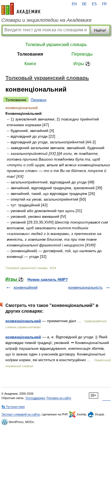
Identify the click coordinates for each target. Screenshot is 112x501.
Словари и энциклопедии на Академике (46, 20)
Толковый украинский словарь (56, 44)
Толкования (30, 54)
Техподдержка (35, 398)
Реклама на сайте (58, 398)
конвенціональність (85, 287)
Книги (30, 63)
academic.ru (21, 9)
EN (74, 4)
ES (94, 4)
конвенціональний (23, 321)
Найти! (100, 30)
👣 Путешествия (13, 406)
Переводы (82, 54)
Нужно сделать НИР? (47, 279)
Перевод (38, 100)
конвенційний (26, 287)
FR (104, 4)
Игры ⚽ (82, 63)
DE (84, 4)
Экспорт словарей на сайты (20, 414)
